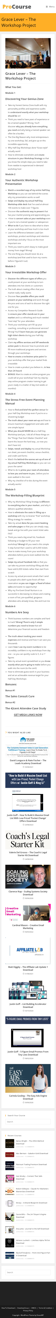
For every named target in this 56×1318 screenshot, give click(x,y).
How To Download (8, 1308)
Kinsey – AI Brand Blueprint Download (31, 1203)
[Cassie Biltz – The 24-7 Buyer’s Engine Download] (9, 1216)
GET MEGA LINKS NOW (28, 714)
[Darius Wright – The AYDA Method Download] (9, 1143)
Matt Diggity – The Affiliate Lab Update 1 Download (28, 968)
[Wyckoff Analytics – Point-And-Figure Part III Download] (9, 1255)
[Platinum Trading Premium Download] (9, 1165)
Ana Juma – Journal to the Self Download (32, 1229)
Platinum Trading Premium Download (31, 1164)
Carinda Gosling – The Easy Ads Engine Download (28, 1097)
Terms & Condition (45, 1308)
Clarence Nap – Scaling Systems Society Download (28, 893)
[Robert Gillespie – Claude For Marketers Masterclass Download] (9, 1191)
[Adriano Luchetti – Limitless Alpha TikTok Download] (9, 1242)
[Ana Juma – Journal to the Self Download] (9, 1229)
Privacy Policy (28, 1310)
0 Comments (29, 1147)
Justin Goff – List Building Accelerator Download (28, 1005)
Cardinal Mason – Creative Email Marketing (28, 927)
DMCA (33, 1308)
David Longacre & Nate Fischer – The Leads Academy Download (28, 762)
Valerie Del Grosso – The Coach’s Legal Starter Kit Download (28, 854)
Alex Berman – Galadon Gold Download (32, 1153)
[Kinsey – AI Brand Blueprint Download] (9, 1203)
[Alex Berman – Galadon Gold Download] (9, 1154)
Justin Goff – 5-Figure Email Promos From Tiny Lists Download (28, 1053)
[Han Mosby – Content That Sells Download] (9, 1178)
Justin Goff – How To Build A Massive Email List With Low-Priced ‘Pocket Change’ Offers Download (28, 818)
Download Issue (23, 1308)
